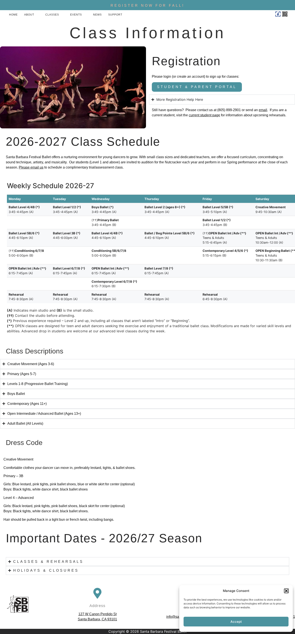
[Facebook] (278, 14)
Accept (236, 622)
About (29, 14)
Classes (52, 14)
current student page (204, 115)
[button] (286, 591)
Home (13, 14)
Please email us (31, 167)
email (263, 110)
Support (115, 14)
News (97, 14)
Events (76, 14)
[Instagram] (284, 14)
